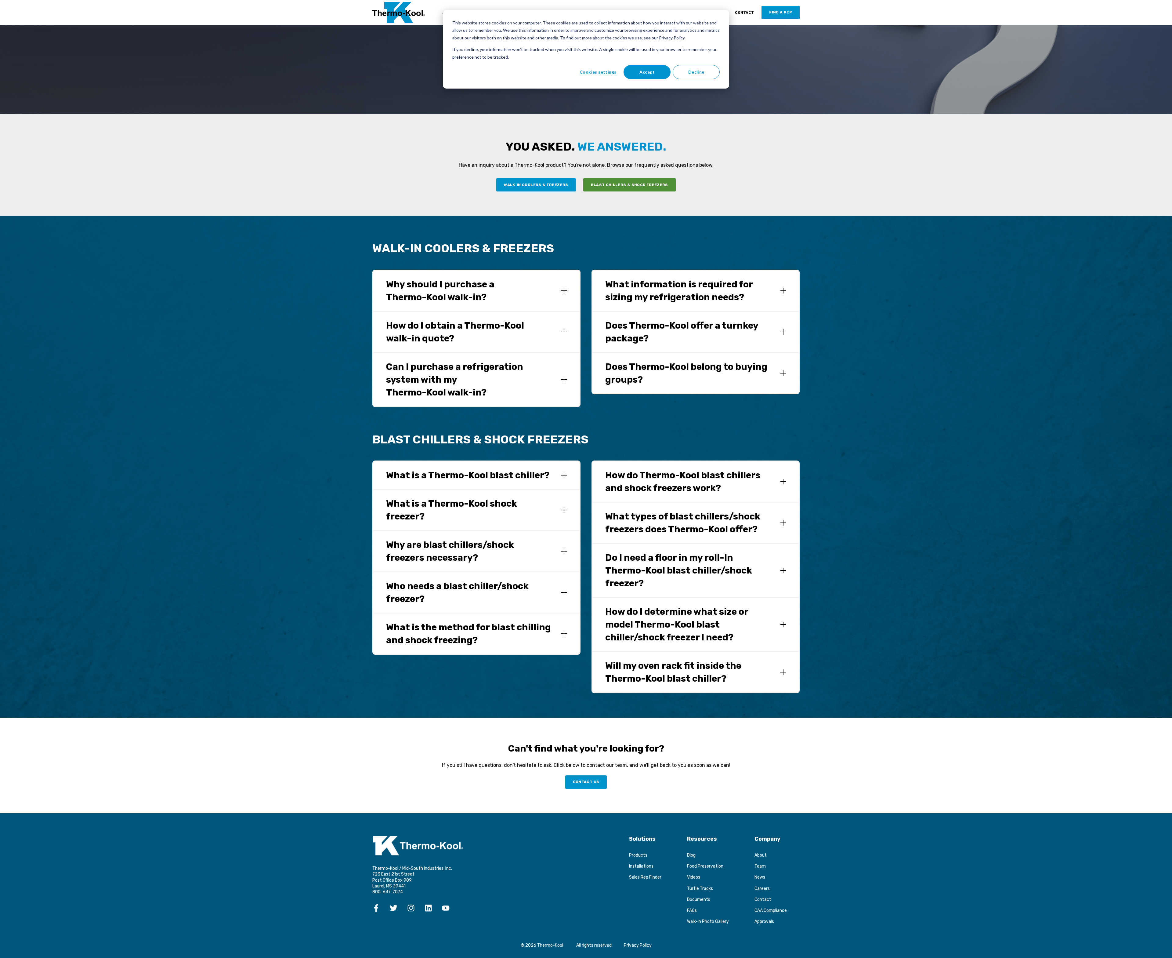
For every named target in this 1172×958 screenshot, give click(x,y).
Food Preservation (705, 866)
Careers (762, 888)
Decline (696, 72)
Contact (762, 899)
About (760, 855)
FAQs (692, 910)
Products (638, 855)
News (759, 877)
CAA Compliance (770, 910)
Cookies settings (598, 72)
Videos (693, 877)
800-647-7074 (387, 891)
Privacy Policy (638, 945)
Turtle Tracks (700, 888)
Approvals (764, 921)
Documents (698, 899)
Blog (691, 855)
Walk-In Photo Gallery (708, 921)
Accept (647, 72)
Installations (641, 866)
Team (760, 866)
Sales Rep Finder (645, 877)
